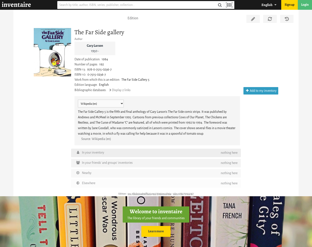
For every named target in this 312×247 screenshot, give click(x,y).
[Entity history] (287, 19)
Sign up (289, 5)
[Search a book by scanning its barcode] (229, 5)
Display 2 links (121, 90)
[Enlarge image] (52, 52)
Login (305, 5)
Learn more (156, 231)
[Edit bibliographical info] (253, 19)
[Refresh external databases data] (270, 19)
